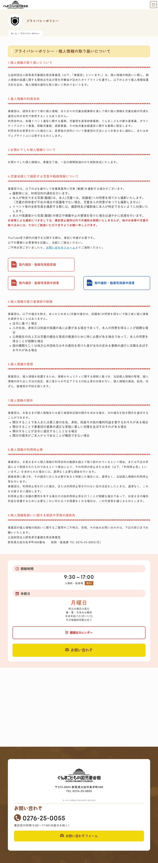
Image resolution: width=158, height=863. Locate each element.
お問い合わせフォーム (60, 247)
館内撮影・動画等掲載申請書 (39, 282)
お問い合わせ (82, 650)
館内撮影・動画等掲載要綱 (37, 264)
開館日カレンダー (81, 632)
